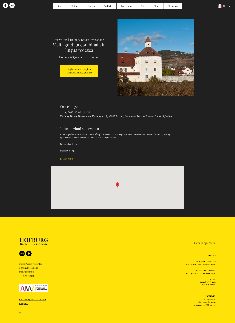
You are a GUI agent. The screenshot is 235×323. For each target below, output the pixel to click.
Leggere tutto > (66, 158)
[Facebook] (29, 253)
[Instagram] (22, 253)
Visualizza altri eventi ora (79, 72)
